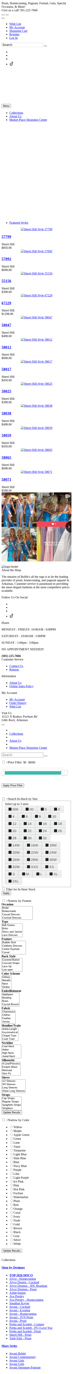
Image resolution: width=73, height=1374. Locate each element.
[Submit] (45, 45)
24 (45, 831)
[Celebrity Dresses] (14, 946)
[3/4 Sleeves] (13, 1084)
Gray (16, 1236)
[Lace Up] (12, 966)
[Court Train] (10, 1039)
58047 (6, 325)
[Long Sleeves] (13, 1087)
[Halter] (11, 1049)
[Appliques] (10, 994)
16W (34, 845)
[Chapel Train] (10, 1035)
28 (14, 838)
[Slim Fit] (11, 1073)
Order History (17, 703)
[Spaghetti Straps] (11, 1105)
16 (45, 824)
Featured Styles (18, 222)
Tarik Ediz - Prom (20, 1338)
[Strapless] (11, 1108)
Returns (14, 669)
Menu (6, 105)
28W (34, 860)
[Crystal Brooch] (10, 1004)
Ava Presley (16, 1296)
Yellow (17, 1127)
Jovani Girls (16, 1360)
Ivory (16, 1216)
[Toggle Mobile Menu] (3, 724)
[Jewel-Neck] (11, 1056)
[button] (16, 112)
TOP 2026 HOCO (21, 1275)
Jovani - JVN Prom (21, 1317)
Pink (16, 1185)
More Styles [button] (9, 1346)
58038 (6, 413)
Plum (16, 1201)
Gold (16, 1224)
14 (30, 824)
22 (30, 831)
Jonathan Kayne (19, 1303)
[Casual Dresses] (17, 914)
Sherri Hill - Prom (20, 1334)
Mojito (17, 1131)
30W (53, 860)
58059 (6, 435)
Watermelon (20, 1197)
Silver (17, 1240)
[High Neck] (11, 1053)
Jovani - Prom (17, 1320)
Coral (16, 1212)
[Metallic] (6, 980)
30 (30, 838)
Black (17, 1232)
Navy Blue (20, 1166)
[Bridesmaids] (17, 911)
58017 (6, 369)
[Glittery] (6, 977)
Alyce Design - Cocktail (24, 1282)
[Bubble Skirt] (14, 942)
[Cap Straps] (11, 1098)
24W (53, 852)
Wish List (15, 23)
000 (15, 809)
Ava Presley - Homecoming (26, 1299)
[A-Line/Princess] (11, 1063)
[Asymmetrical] (10, 1032)
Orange (18, 1208)
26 (60, 831)
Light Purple (21, 1177)
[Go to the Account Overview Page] (3, 18)
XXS (34, 867)
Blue (16, 1162)
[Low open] (12, 970)
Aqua (16, 1146)
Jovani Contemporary (22, 1357)
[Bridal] (17, 908)
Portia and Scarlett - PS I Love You (30, 1327)
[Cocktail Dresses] (17, 918)
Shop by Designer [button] (13, 1267)
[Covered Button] (12, 960)
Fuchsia (18, 1193)
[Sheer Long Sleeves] (13, 1091)
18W (53, 845)
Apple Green (21, 1134)
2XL (15, 881)
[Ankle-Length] (10, 1029)
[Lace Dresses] (12, 935)
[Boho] (12, 928)
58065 (6, 457)
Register (14, 34)
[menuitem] (40, 24)
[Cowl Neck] (11, 1046)
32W (16, 867)
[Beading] (10, 998)
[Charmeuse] (8, 1012)
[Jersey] (8, 1021)
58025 (6, 391)
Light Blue (20, 1154)
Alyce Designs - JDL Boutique (28, 1285)
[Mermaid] (11, 1070)
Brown (17, 1228)
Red (15, 1205)
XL (56, 874)
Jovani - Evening (19, 1310)
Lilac (16, 1173)
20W (16, 852)
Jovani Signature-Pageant (24, 1367)
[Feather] (8, 1018)
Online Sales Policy (21, 686)
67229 (6, 303)
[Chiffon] (8, 1015)
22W (34, 852)
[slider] (64, 772)
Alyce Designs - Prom (23, 1289)
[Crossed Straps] (12, 963)
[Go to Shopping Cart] (3, 14)
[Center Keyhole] (14, 949)
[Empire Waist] (11, 1067)
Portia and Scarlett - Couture (26, 1324)
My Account (17, 27)
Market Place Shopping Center (28, 747)
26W (16, 860)
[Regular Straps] (11, 1101)
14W (16, 845)
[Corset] (14, 952)
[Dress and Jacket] (12, 932)
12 (14, 824)
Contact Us (16, 666)
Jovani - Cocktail (19, 1306)
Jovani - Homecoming (23, 1313)
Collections (16, 733)
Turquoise (19, 1150)
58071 (6, 479)
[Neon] (6, 984)
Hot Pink (19, 1189)
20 (14, 831)
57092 (6, 259)
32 (45, 838)
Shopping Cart (18, 30)
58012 (6, 347)
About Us (15, 682)
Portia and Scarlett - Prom (25, 1331)
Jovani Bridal (17, 1353)
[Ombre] (6, 987)
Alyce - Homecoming (22, 1278)
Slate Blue (19, 1158)
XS (51, 867)
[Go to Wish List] (7, 14)
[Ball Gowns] (12, 925)
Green (17, 1138)
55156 (6, 281)
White (17, 1243)
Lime (16, 1142)
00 (31, 809)
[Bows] (10, 1001)
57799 (6, 237)
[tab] (36, 1267)
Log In (13, 37)
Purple (17, 1169)
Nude (16, 1220)
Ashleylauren (17, 1292)
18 (60, 824)
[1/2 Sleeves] (13, 1081)
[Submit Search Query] (45, 756)
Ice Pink (18, 1181)
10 (54, 816)
